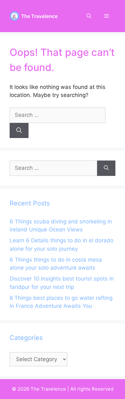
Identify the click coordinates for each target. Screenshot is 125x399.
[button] (89, 16)
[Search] (19, 130)
